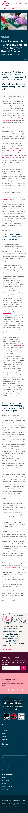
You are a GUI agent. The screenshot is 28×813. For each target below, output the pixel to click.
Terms (10, 809)
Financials (4, 733)
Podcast (3, 763)
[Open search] (16, 3)
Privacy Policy (16, 809)
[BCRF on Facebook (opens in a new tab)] (8, 690)
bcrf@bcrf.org (5, 806)
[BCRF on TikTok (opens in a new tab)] (17, 690)
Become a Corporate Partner (8, 786)
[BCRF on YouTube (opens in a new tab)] (4, 690)
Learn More (6, 649)
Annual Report (5, 739)
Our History (4, 730)
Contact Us (4, 746)
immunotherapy (7, 313)
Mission (3, 727)
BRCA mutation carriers (9, 157)
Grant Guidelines (5, 753)
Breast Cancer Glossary (7, 766)
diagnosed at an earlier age (15, 150)
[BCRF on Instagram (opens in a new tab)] (13, 690)
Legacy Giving (5, 789)
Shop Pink (4, 783)
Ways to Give (4, 777)
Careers (3, 736)
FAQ (3, 749)
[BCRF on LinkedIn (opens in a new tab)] (22, 690)
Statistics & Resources (6, 769)
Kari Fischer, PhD (8, 54)
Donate (21, 3)
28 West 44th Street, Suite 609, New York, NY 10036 (13, 800)
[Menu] (26, 3)
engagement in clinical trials (10, 567)
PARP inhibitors (10, 274)
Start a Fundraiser (5, 780)
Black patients (19, 155)
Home (5, 8)
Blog (13, 8)
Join (23, 667)
